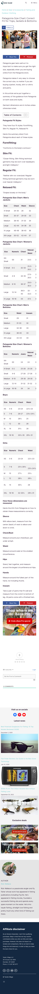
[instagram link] (4, 970)
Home (4, 10)
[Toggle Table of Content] (24, 115)
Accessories (19, 10)
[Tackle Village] (6, 3)
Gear (10, 10)
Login (34, 669)
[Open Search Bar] (26, 3)
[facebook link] (8, 970)
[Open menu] (4, 982)
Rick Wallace (6, 884)
